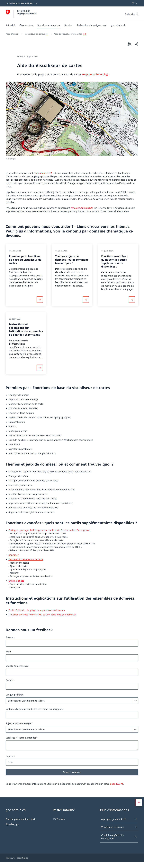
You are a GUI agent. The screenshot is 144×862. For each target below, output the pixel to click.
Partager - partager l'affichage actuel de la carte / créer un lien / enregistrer (49, 530)
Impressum (10, 858)
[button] (10, 25)
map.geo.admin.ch (94, 74)
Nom (8, 651)
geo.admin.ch (42, 173)
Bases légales (22, 858)
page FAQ (115, 783)
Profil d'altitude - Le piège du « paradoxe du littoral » (36, 610)
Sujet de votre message (18, 723)
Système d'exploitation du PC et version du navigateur (35, 709)
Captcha (9, 756)
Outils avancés (16, 580)
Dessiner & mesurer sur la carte (25, 559)
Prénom (10, 637)
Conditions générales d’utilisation (112, 837)
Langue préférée (14, 694)
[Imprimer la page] (129, 44)
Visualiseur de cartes (112, 827)
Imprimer (13, 554)
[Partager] (136, 44)
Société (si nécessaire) (17, 665)
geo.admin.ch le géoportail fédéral (27, 12)
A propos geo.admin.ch (113, 819)
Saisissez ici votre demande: (21, 737)
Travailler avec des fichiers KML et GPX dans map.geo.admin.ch (42, 614)
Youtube (61, 819)
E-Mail (9, 680)
